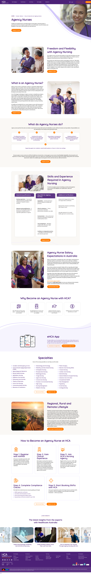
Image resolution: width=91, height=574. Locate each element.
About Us (14, 556)
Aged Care (57, 557)
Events (67, 557)
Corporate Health (27, 557)
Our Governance (15, 557)
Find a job (88, 2)
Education (36, 556)
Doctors (26, 558)
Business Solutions (81, 556)
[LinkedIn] (3, 560)
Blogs (67, 556)
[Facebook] (9, 560)
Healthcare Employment (28, 556)
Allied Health (37, 558)
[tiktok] (7, 560)
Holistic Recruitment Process (82, 557)
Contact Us (47, 1)
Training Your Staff (81, 558)
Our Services (23, 1)
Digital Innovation (48, 558)
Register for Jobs (80, 2)
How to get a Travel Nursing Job (55, 429)
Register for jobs (16, 30)
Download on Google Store (54, 345)
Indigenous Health (48, 557)
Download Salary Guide (53, 286)
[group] (22, 538)
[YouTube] (12, 560)
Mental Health (48, 556)
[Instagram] (5, 560)
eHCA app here (64, 342)
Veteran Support (58, 556)
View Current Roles (40, 392)
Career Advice (68, 558)
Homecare (37, 557)
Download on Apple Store (68, 345)
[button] (5, 535)
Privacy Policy (3, 564)
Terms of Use (8, 564)
